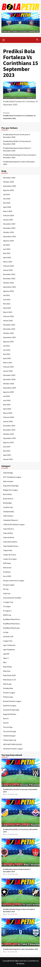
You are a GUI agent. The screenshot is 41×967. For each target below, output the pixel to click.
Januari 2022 (8, 321)
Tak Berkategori (9, 736)
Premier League (9, 693)
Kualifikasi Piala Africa (11, 619)
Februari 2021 (8, 367)
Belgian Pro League (10, 490)
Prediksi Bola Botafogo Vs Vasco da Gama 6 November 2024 (19, 156)
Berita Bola (7, 494)
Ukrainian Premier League (13, 749)
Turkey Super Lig (9, 740)
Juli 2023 (6, 245)
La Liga (5, 632)
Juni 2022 (6, 299)
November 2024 (9, 178)
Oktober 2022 (8, 283)
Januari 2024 (8, 220)
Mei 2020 (6, 405)
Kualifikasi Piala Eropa (11, 628)
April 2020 (7, 409)
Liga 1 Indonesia (9, 645)
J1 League (7, 606)
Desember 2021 (9, 325)
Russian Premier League (12, 701)
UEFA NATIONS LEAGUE (12, 744)
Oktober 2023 (8, 232)
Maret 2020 (7, 413)
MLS (4, 662)
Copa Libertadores (10, 542)
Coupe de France (9, 555)
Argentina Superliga (10, 486)
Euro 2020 (7, 576)
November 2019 (9, 430)
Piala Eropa (7, 684)
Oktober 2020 (8, 384)
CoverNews (31, 961)
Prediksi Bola (8, 688)
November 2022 (9, 278)
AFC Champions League (12, 477)
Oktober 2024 (8, 182)
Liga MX (6, 654)
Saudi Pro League (9, 705)
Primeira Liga (8, 697)
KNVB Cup (7, 615)
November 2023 (9, 228)
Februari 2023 (8, 266)
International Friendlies (12, 598)
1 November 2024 (13, 874)
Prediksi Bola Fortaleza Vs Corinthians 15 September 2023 (19, 115)
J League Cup (8, 602)
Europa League (9, 585)
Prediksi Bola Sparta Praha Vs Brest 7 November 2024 (17, 149)
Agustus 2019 (8, 442)
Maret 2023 (7, 262)
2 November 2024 (13, 834)
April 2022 (7, 308)
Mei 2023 (6, 253)
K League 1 (7, 611)
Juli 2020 (6, 396)
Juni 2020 (6, 400)
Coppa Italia (7, 550)
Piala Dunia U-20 (9, 680)
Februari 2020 (8, 417)
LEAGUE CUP (8, 637)
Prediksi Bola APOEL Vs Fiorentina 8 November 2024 (17, 142)
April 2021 (7, 358)
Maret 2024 (7, 211)
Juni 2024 (6, 199)
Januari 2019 (8, 459)
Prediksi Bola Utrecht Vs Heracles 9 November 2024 (16, 136)
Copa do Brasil (8, 537)
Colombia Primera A (10, 520)
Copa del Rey (8, 533)
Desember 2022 (9, 274)
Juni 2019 (6, 447)
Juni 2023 (6, 249)
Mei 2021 (6, 354)
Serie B (5, 723)
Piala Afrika (7, 667)
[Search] (37, 39)
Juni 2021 (6, 350)
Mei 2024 (6, 203)
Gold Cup (6, 593)
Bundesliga (7, 503)
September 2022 (9, 287)
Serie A (6, 718)
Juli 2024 (6, 194)
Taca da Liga (7, 727)
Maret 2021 (7, 363)
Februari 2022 (8, 316)
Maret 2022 (7, 312)
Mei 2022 (6, 304)
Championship (8, 511)
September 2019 (9, 438)
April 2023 (7, 257)
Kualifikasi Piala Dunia (11, 624)
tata (6, 794)
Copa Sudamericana (10, 546)
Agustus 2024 (8, 190)
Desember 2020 (9, 375)
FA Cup (6, 589)
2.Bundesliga (8, 473)
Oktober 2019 (8, 434)
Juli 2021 (6, 346)
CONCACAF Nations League (14, 524)
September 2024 (9, 186)
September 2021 (9, 337)
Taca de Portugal (9, 731)
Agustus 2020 (8, 392)
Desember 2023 (9, 224)
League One (7, 641)
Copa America (8, 529)
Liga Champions (9, 649)
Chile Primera (8, 516)
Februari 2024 (8, 215)
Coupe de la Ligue (10, 559)
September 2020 (9, 388)
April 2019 (7, 455)
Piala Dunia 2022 (9, 675)
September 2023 (9, 236)
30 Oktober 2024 (13, 952)
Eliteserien (7, 568)
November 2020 (9, 379)
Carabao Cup (8, 507)
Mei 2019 (6, 451)
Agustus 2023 (8, 241)
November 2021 (9, 329)
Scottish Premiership (11, 710)
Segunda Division (9, 714)
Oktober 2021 (8, 333)
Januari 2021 (8, 371)
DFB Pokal (7, 563)
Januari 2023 (8, 270)
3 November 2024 (13, 794)
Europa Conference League (13, 580)
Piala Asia (6, 671)
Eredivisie (7, 572)
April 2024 (7, 207)
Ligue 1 (6, 658)
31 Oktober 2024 (13, 914)
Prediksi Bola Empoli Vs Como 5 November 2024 (19, 163)
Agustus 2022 (8, 291)
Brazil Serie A (8, 499)
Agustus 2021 (8, 342)
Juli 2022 (6, 295)
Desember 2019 (9, 426)
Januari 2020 (8, 421)
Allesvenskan (8, 481)
